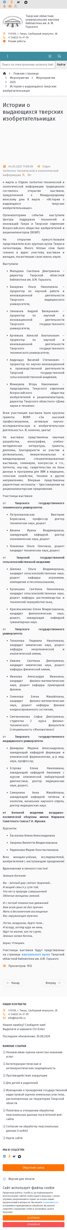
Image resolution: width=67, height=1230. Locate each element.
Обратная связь (33, 1167)
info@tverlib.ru (17, 1018)
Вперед (51, 983)
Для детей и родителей (22, 1083)
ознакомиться (50, 1202)
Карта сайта (14, 1138)
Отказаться (33, 1224)
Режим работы (17, 41)
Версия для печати (21, 1179)
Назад (15, 983)
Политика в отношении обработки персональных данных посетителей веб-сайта (34, 1115)
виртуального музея (36, 954)
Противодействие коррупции (26, 1075)
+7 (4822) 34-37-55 (18, 37)
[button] (55, 143)
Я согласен (34, 1217)
